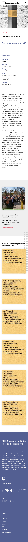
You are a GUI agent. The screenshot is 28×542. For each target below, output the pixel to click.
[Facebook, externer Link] (2, 501)
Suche (5, 32)
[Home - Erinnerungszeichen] (11, 2)
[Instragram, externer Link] (6, 501)
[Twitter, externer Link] (9, 501)
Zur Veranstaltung (7, 228)
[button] (25, 3)
